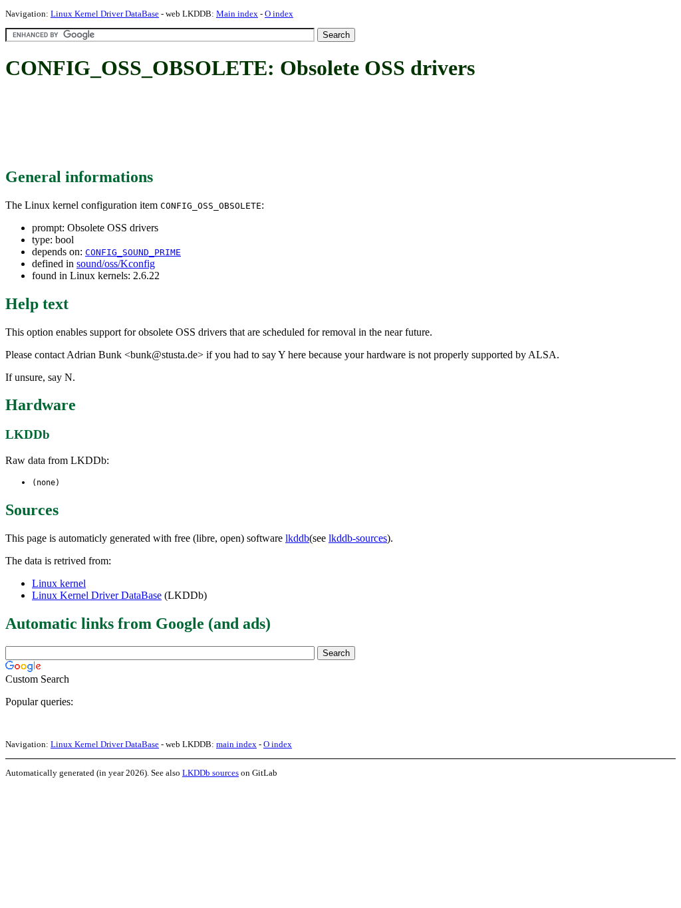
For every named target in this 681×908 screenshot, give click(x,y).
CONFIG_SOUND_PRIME (133, 252)
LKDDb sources (210, 773)
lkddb (297, 538)
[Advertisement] (247, 125)
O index (279, 14)
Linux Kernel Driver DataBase (105, 14)
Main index (237, 14)
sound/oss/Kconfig (115, 263)
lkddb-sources (358, 538)
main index (236, 744)
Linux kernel (59, 583)
